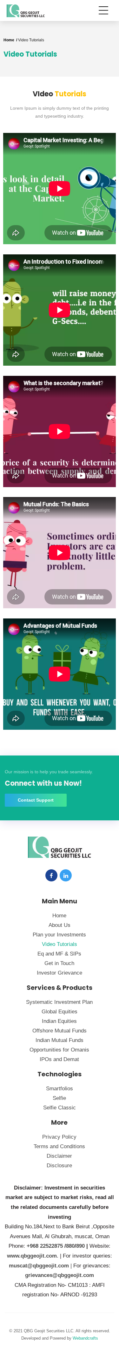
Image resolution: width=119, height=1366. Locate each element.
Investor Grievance (59, 973)
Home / (10, 40)
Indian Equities (59, 1021)
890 (80, 1246)
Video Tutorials (59, 944)
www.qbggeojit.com (32, 1256)
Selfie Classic (59, 1108)
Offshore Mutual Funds (59, 1031)
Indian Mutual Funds (59, 1040)
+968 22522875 (45, 1246)
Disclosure (59, 1165)
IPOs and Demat (59, 1059)
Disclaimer (59, 1156)
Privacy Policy (59, 1137)
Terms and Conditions (59, 1146)
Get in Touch (59, 963)
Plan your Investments (59, 935)
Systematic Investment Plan (59, 1002)
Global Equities (59, 1012)
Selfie (59, 1098)
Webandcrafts (85, 1338)
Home (59, 916)
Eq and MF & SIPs (59, 954)
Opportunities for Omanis (59, 1050)
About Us (59, 925)
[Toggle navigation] (105, 10)
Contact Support (36, 800)
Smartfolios (59, 1089)
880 (70, 1246)
